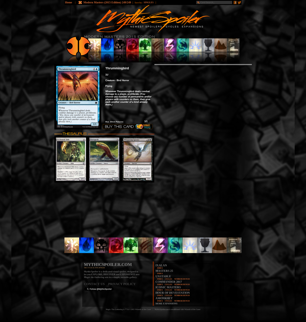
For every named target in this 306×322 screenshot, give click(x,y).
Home (68, 2)
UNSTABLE (163, 276)
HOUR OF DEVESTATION (172, 292)
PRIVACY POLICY (122, 284)
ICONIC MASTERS (168, 287)
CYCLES (168, 279)
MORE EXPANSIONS (166, 303)
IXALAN (161, 265)
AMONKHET (164, 298)
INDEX (160, 268)
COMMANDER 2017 (168, 281)
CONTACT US (96, 284)
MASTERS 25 (164, 270)
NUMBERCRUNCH (182, 279)
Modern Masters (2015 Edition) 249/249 (107, 2)
